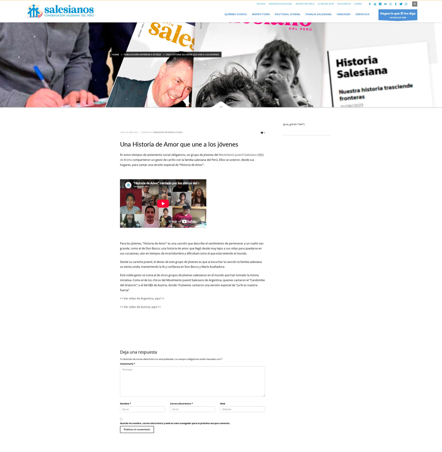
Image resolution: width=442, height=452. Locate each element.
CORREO (358, 4)
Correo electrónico (181, 403)
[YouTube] (375, 4)
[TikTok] (395, 4)
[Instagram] (380, 4)
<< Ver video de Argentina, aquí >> (142, 298)
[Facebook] (369, 4)
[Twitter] (400, 4)
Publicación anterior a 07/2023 (167, 132)
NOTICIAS (261, 4)
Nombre (125, 403)
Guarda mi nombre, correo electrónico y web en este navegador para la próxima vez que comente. (175, 423)
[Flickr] (385, 4)
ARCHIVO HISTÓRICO (305, 4)
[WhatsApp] (390, 4)
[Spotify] (406, 4)
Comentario (127, 363)
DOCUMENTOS (344, 4)
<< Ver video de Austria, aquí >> (140, 307)
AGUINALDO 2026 (398, 15)
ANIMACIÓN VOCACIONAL (280, 4)
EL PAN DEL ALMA (326, 4)
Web (222, 403)
